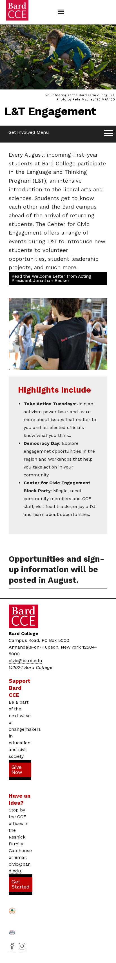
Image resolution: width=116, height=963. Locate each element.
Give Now (17, 769)
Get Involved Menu (28, 132)
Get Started (21, 884)
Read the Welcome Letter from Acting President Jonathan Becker (51, 278)
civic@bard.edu (25, 660)
